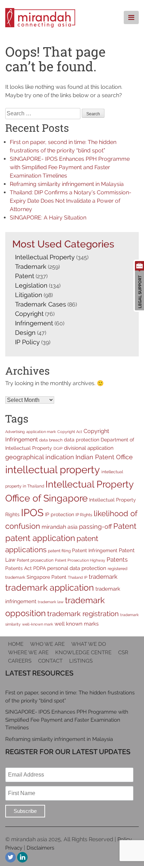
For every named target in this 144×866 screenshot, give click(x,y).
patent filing (59, 550)
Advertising (15, 432)
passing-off (95, 526)
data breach (51, 439)
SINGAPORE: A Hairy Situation (48, 217)
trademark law (51, 602)
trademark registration (83, 613)
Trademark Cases (40, 304)
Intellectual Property (45, 257)
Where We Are (28, 652)
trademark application (49, 588)
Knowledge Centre (83, 652)
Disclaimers (40, 848)
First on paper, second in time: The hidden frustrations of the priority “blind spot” (70, 697)
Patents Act (18, 568)
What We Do (88, 644)
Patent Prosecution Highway (80, 560)
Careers (19, 661)
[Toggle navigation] (131, 17)
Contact (50, 661)
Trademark (30, 266)
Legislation (31, 285)
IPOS (32, 513)
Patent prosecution (35, 560)
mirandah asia (60, 527)
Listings (81, 661)
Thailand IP (77, 577)
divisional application (89, 448)
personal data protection (76, 568)
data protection (81, 439)
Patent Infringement (94, 550)
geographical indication (39, 457)
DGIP (58, 448)
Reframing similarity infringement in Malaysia (67, 184)
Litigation (28, 294)
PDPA (39, 568)
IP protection (59, 514)
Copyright (29, 313)
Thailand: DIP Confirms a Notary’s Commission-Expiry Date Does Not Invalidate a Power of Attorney (70, 200)
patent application (40, 538)
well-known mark (37, 624)
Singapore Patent (46, 577)
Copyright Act (69, 432)
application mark (41, 432)
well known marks (77, 624)
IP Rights (83, 514)
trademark (103, 576)
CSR (123, 652)
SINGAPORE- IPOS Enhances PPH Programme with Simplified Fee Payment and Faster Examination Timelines (70, 167)
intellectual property (52, 469)
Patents (117, 559)
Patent (24, 276)
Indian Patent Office (104, 457)
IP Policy (27, 342)
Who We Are (47, 644)
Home (15, 644)
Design (25, 332)
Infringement (34, 323)
